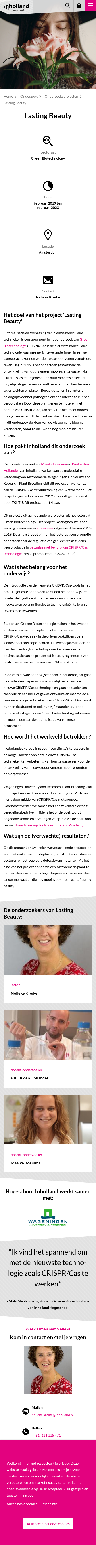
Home (9, 96)
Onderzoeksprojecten (62, 96)
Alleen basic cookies (22, 1504)
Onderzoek (29, 96)
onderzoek (45, 528)
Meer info (49, 1504)
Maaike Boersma (54, 464)
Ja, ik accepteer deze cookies (48, 1523)
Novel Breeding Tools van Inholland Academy (48, 825)
